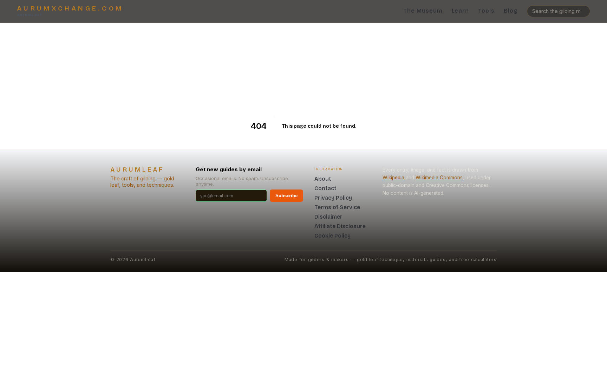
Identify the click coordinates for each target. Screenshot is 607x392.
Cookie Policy (332, 235)
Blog (511, 10)
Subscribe (286, 195)
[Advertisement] (304, 70)
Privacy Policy (333, 197)
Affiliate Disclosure (340, 226)
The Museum (423, 10)
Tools (486, 10)
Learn (460, 10)
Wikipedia (393, 177)
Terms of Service (337, 207)
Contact (325, 188)
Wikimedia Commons (439, 177)
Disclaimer (328, 216)
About (322, 178)
